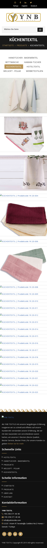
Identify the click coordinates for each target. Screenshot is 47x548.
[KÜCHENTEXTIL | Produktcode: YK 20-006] (19, 241)
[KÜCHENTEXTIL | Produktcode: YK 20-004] (19, 195)
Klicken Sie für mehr (16, 443)
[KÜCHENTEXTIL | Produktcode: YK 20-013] (19, 322)
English (24, 6)
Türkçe (15, 6)
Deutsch (34, 6)
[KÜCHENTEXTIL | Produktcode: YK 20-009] (19, 294)
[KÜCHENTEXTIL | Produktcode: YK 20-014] (19, 329)
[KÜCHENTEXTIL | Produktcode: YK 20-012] (19, 315)
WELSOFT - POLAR (12, 468)
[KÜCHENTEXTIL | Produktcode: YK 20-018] (19, 357)
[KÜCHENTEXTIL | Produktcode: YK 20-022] (19, 385)
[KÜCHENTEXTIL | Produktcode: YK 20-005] (23, 218)
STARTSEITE (8, 45)
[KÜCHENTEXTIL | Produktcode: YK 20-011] (19, 308)
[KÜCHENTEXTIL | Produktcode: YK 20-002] (23, 134)
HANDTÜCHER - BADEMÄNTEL (17, 461)
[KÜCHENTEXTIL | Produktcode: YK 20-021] (19, 378)
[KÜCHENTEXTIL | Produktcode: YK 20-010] (19, 301)
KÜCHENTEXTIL (10, 472)
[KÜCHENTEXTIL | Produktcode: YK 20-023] (19, 392)
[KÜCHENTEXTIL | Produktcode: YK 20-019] (19, 364)
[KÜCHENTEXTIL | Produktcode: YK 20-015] (19, 336)
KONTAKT (8, 497)
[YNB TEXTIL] (23, 417)
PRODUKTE (22, 45)
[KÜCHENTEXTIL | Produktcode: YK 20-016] (19, 343)
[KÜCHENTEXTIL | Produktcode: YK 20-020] (19, 371)
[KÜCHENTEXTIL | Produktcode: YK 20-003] (23, 172)
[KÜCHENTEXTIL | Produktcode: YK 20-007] (23, 264)
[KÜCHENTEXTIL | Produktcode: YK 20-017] (19, 350)
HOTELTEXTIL (10, 457)
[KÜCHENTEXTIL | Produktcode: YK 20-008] (19, 287)
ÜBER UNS (8, 493)
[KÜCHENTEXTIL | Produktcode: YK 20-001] (23, 95)
